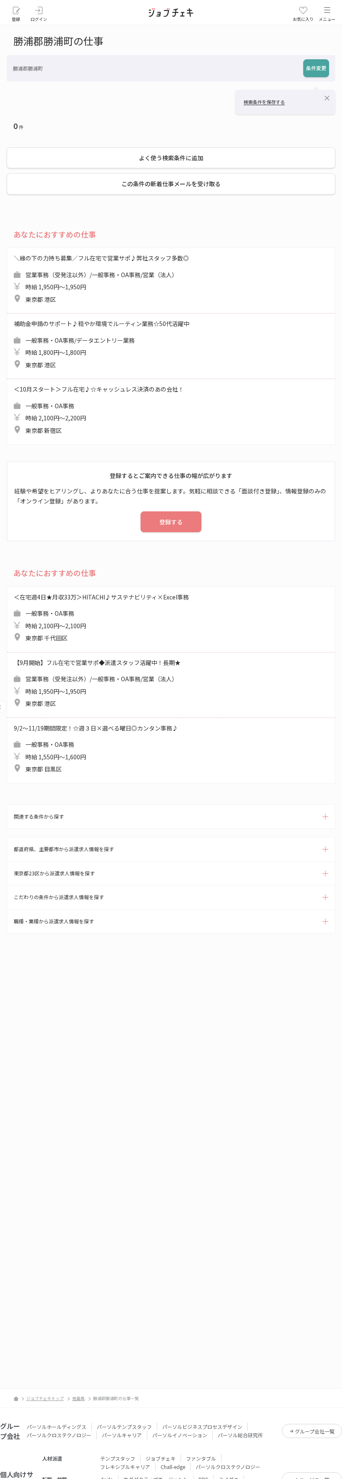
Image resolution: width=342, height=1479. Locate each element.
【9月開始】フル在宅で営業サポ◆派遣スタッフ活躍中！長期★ (97, 683)
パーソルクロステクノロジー (59, 1435)
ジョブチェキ (161, 1458)
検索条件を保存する (264, 102)
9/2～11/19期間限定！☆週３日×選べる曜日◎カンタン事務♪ (96, 749)
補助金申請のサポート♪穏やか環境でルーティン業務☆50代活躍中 (101, 344)
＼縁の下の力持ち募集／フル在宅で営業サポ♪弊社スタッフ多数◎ (101, 278)
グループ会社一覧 (314, 1431)
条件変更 (316, 67)
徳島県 (78, 1398)
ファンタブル (201, 1458)
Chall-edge (173, 1466)
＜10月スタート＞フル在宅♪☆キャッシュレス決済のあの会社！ (99, 410)
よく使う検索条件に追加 (171, 158)
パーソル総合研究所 (240, 1435)
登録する (171, 522)
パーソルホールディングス (56, 1426)
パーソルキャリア (122, 1435)
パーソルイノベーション (179, 1435)
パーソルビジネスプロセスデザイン (202, 1426)
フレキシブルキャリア (125, 1466)
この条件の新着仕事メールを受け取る (171, 184)
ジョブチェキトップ (45, 1398)
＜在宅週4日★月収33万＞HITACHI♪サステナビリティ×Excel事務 (101, 617)
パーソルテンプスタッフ (124, 1426)
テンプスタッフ (117, 1458)
